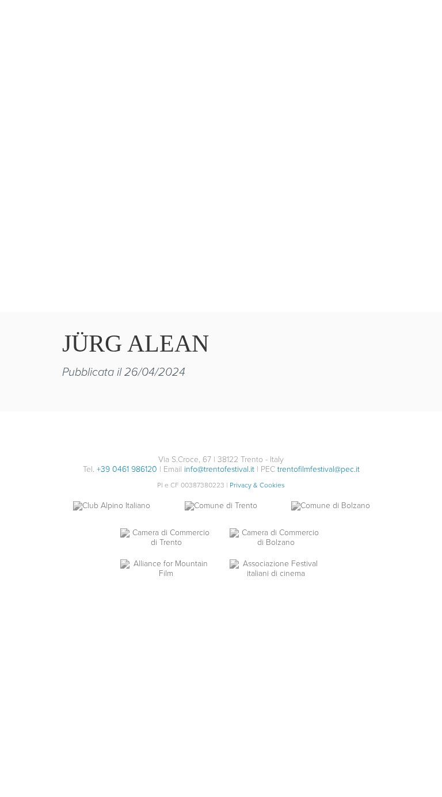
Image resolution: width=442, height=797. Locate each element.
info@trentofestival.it (219, 469)
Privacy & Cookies (257, 485)
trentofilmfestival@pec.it (318, 469)
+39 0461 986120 (127, 469)
